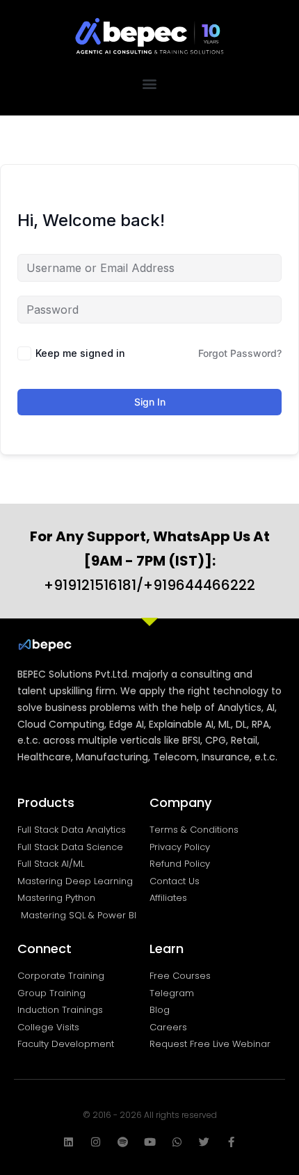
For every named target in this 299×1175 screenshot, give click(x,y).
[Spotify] (123, 1142)
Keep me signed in (80, 353)
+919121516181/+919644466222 (150, 561)
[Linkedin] (68, 1142)
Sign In (149, 402)
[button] (149, 83)
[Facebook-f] (231, 1142)
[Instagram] (95, 1142)
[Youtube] (150, 1142)
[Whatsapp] (177, 1142)
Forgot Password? (240, 353)
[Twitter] (204, 1142)
